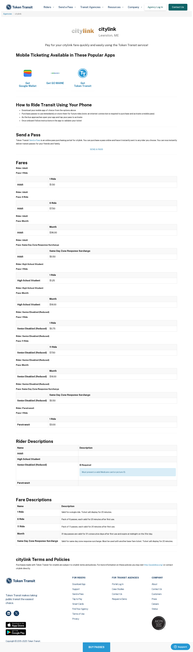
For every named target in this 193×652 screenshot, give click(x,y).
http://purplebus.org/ (153, 565)
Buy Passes (96, 647)
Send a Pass (34, 140)
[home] (20, 7)
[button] (48, 7)
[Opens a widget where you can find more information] (180, 647)
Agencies (7, 14)
